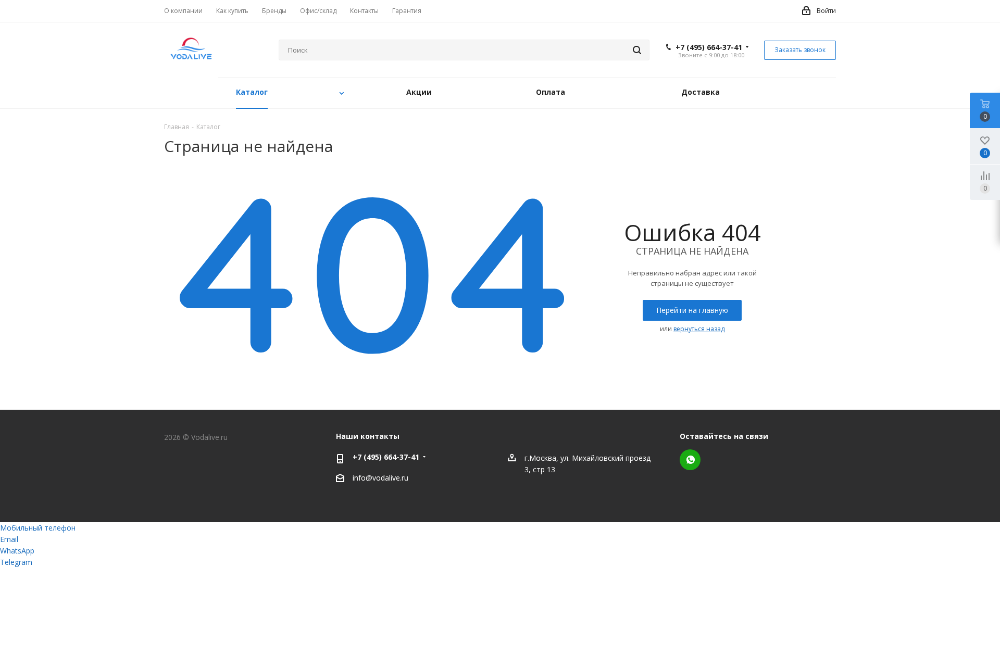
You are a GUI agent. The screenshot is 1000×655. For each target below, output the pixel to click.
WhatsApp (690, 459)
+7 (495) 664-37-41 (709, 47)
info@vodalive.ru (380, 478)
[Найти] (636, 50)
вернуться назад (698, 328)
